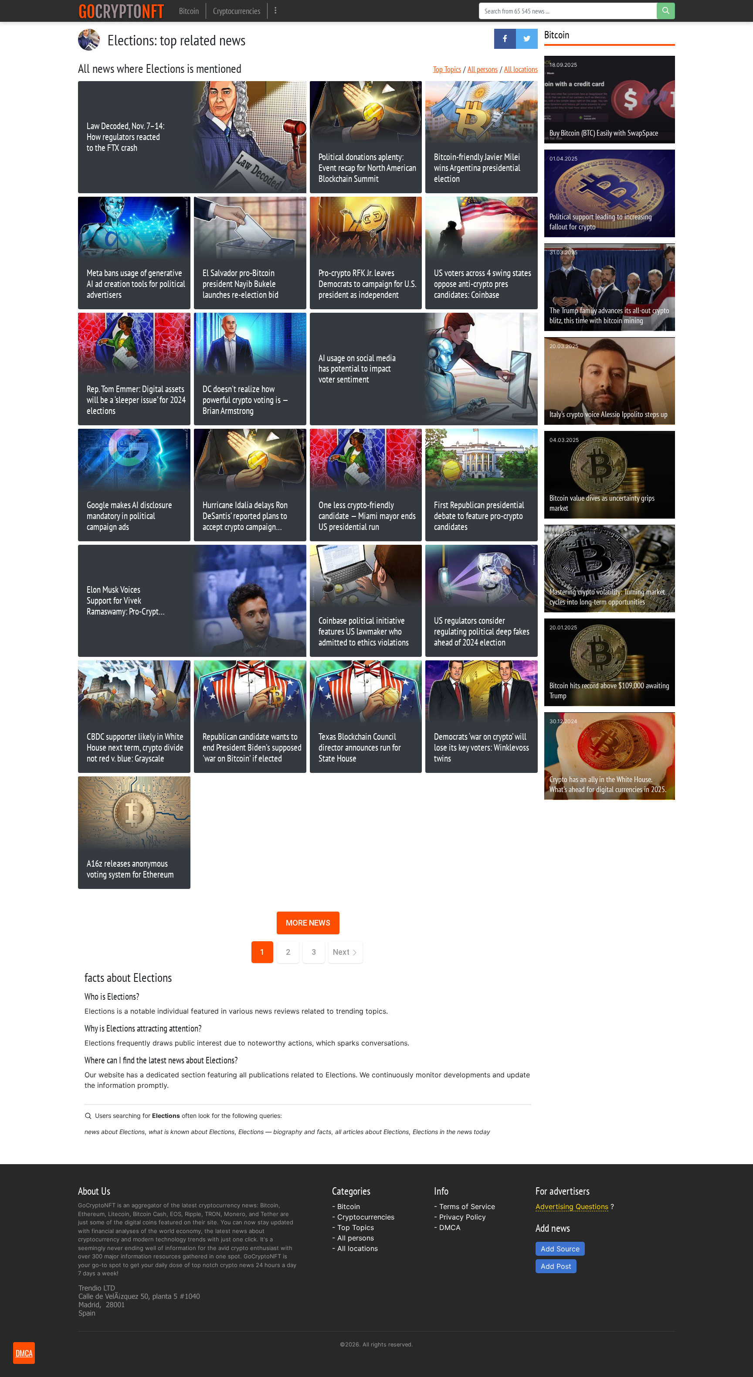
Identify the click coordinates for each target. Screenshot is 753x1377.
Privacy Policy (462, 1217)
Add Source (560, 1248)
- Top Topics (353, 1227)
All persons (483, 69)
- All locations (355, 1248)
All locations (521, 69)
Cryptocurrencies (236, 10)
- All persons (353, 1237)
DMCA (450, 1227)
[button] (505, 39)
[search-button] (666, 11)
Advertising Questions (572, 1206)
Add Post (556, 1266)
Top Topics (447, 69)
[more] (276, 10)
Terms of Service (467, 1206)
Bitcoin (189, 10)
